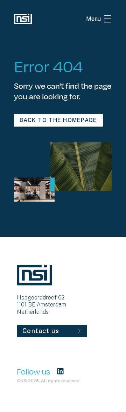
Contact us (40, 331)
